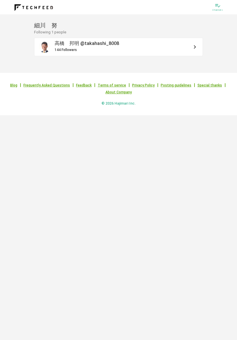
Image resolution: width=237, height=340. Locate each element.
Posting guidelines (176, 85)
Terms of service (112, 85)
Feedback (84, 85)
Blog (13, 85)
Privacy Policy (143, 85)
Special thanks (209, 85)
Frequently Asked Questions (46, 85)
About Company (118, 92)
